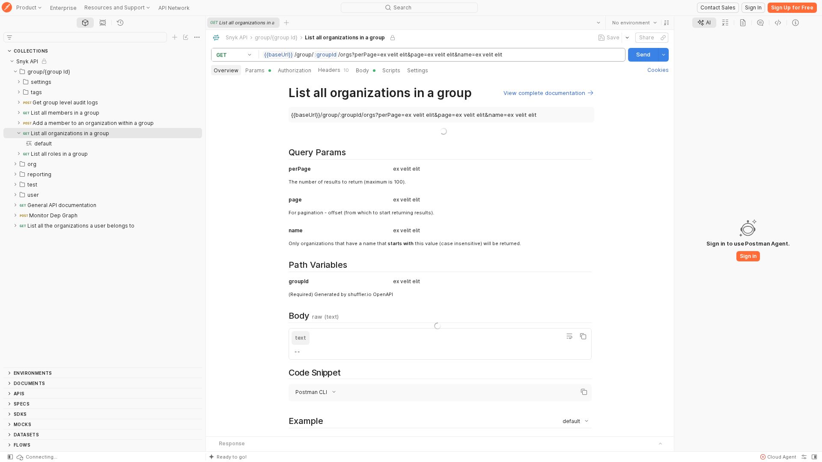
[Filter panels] (9, 37)
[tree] (102, 211)
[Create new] (175, 37)
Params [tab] (255, 70)
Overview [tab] (226, 70)
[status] (36, 457)
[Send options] (663, 55)
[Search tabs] (598, 23)
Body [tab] (362, 70)
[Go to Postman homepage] (7, 8)
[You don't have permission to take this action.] (286, 23)
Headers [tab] (333, 70)
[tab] (85, 23)
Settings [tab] (417, 70)
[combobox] (634, 22)
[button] (666, 22)
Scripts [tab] (391, 70)
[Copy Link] (663, 38)
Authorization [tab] (294, 70)
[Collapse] (12, 61)
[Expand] (18, 81)
